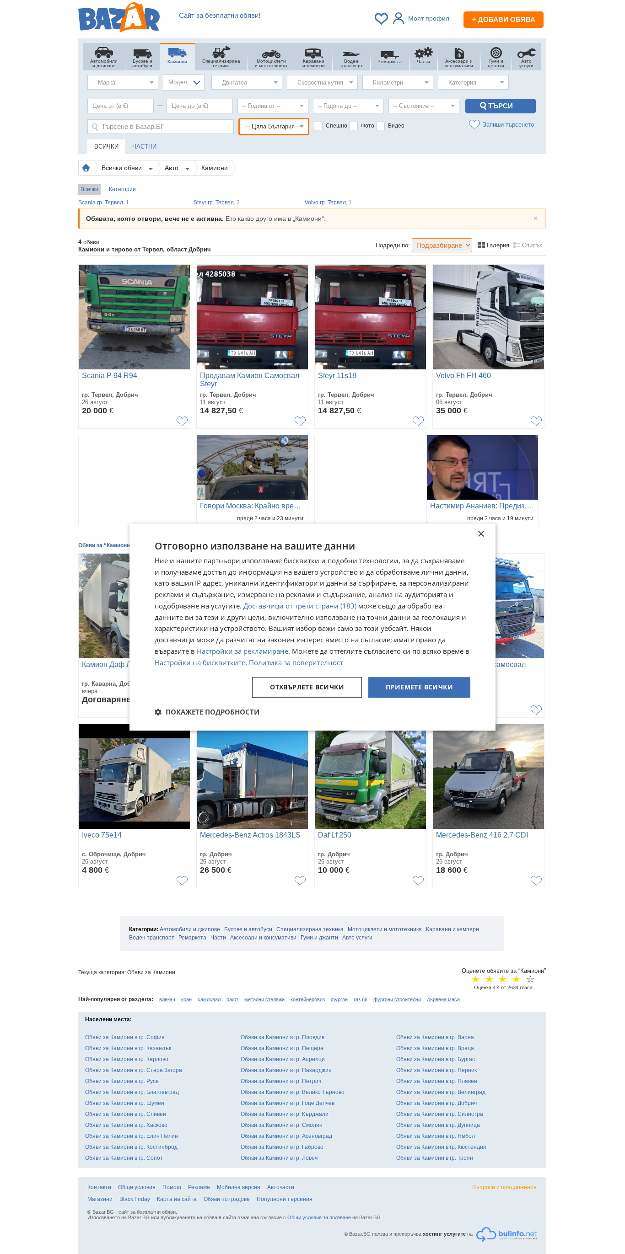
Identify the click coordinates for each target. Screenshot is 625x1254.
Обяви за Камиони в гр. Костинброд (131, 1147)
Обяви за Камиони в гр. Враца (435, 1048)
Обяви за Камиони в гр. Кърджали (285, 1114)
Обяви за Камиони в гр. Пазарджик (286, 1070)
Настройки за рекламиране (242, 651)
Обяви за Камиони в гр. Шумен (124, 1103)
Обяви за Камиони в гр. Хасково (126, 1125)
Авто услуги (357, 937)
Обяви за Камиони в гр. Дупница (438, 1125)
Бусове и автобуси (248, 929)
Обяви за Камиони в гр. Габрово (282, 1147)
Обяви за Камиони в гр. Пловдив (282, 1037)
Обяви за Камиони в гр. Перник (436, 1070)
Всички (89, 189)
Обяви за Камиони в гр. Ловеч (279, 1158)
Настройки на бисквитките (200, 662)
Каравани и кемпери (452, 929)
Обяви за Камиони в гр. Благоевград (132, 1092)
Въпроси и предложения (504, 1187)
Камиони (214, 167)
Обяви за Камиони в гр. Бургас (435, 1059)
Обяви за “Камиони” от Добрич (120, 545)
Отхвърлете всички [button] (307, 687)
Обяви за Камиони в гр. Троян (434, 1158)
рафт (232, 999)
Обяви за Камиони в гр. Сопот (124, 1158)
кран (186, 999)
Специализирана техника (310, 929)
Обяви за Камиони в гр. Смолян (282, 1125)
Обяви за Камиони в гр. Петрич (281, 1081)
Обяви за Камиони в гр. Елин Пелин (131, 1136)
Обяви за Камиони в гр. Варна (435, 1037)
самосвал (209, 999)
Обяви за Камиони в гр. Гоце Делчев (287, 1103)
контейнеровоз (308, 999)
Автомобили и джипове (190, 929)
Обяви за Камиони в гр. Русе (122, 1081)
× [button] (480, 534)
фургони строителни (397, 999)
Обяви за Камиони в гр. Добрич (436, 1103)
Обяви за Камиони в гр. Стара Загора (133, 1070)
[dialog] (312, 627)
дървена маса (443, 999)
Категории (122, 189)
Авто (172, 167)
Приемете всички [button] (419, 687)
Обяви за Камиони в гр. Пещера (282, 1048)
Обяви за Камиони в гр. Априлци (283, 1059)
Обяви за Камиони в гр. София (125, 1037)
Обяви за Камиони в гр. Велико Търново (293, 1092)
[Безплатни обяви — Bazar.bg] (119, 19)
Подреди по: (393, 245)
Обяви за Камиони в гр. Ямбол (435, 1136)
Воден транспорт (151, 937)
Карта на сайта (177, 1199)
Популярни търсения (284, 1199)
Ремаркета (192, 937)
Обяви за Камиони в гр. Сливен (125, 1114)
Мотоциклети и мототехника (385, 929)
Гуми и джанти (319, 937)
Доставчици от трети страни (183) (299, 605)
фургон (339, 999)
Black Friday (134, 1199)
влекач (167, 999)
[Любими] (382, 19)
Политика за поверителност (296, 662)
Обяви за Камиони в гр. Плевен (436, 1081)
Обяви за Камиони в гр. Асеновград (286, 1136)
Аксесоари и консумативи (263, 937)
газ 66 (360, 999)
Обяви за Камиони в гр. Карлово (126, 1059)
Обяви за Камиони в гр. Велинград (440, 1092)
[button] (207, 712)
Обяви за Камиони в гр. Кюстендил (441, 1147)
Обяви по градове (227, 1199)
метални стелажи (264, 999)
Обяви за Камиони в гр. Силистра (439, 1114)
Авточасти (280, 1187)
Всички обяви (123, 167)
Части (218, 937)
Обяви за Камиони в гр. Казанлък (128, 1048)
